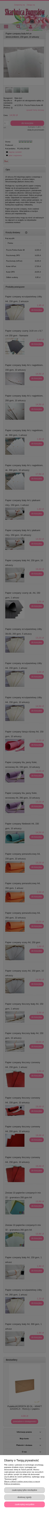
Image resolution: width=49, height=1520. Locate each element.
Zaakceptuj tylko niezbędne (24, 1490)
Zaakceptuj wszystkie (24, 1504)
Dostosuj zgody (24, 1497)
